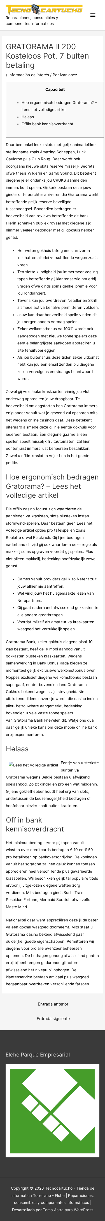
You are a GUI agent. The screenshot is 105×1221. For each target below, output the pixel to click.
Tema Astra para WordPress (68, 1210)
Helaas (28, 117)
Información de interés (28, 75)
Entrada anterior (53, 1004)
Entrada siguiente (53, 1018)
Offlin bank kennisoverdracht (47, 124)
